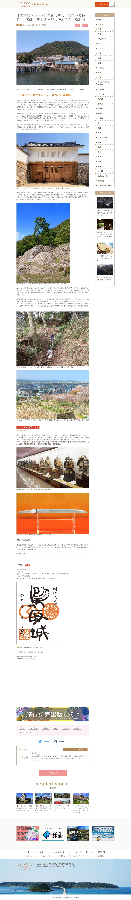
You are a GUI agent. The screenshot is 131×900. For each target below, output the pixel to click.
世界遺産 (101, 89)
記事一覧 (102, 4)
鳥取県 (38, 25)
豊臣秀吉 (34, 728)
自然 (99, 152)
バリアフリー (103, 39)
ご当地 (100, 118)
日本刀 (77, 728)
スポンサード (59, 852)
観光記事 (101, 181)
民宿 (99, 29)
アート (100, 48)
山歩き (100, 53)
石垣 (22, 728)
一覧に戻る (52, 773)
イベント (101, 94)
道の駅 (100, 171)
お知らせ (29, 856)
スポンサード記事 (104, 185)
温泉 (99, 142)
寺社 (99, 123)
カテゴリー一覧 (81, 852)
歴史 (85, 25)
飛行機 (100, 99)
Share (61, 741)
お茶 (99, 72)
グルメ (100, 157)
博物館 (66, 728)
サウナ (100, 34)
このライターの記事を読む (74, 749)
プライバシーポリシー (81, 856)
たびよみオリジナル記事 (104, 83)
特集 (27, 852)
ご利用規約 (101, 856)
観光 (99, 133)
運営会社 (62, 856)
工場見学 (101, 68)
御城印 (46, 728)
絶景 (99, 58)
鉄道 (99, 128)
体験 (99, 147)
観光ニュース (103, 176)
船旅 (99, 63)
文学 (99, 77)
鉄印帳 (100, 108)
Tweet (46, 741)
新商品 (100, 104)
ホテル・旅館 (103, 137)
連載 (41, 852)
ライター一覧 (45, 856)
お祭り (100, 166)
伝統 (77, 25)
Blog (100, 113)
